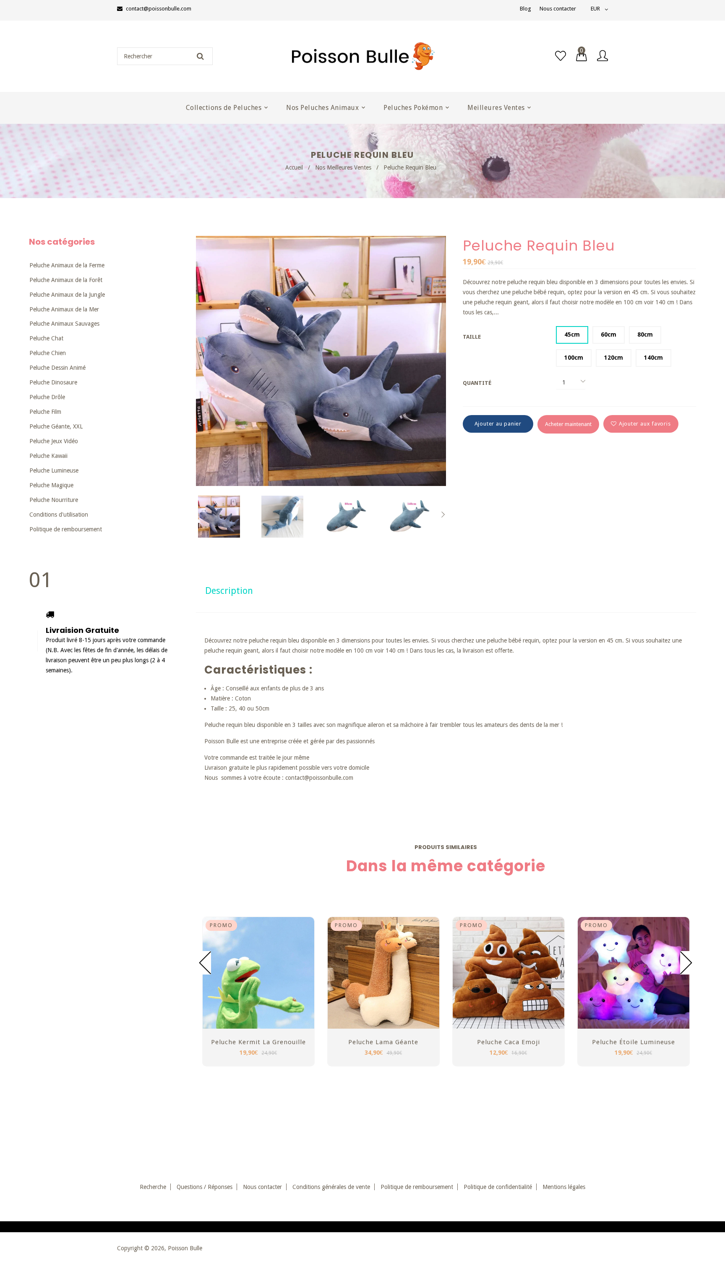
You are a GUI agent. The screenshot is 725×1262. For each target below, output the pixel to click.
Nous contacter (558, 8)
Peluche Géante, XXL (56, 426)
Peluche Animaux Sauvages (64, 323)
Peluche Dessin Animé (57, 367)
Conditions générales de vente (331, 1187)
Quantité (477, 383)
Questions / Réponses (204, 1187)
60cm (608, 334)
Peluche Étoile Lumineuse (633, 1042)
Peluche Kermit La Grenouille (258, 1042)
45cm (572, 334)
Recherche (153, 1187)
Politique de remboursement (65, 529)
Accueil (294, 167)
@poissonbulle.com (328, 777)
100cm (573, 357)
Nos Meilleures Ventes (343, 167)
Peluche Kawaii (48, 455)
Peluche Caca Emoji (508, 1042)
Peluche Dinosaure (53, 382)
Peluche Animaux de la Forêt (65, 280)
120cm (613, 357)
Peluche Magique (51, 485)
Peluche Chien (47, 353)
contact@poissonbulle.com (158, 8)
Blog (525, 8)
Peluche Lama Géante (383, 1042)
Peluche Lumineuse (53, 470)
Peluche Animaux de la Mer (64, 309)
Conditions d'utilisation (58, 514)
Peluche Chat (46, 338)
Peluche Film (45, 411)
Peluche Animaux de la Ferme (66, 265)
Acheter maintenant (568, 424)
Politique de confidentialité (498, 1187)
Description (229, 590)
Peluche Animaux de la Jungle (67, 294)
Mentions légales (563, 1187)
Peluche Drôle (47, 397)
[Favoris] (560, 56)
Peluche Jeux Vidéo (53, 441)
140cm (653, 357)
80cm (645, 334)
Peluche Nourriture (53, 499)
